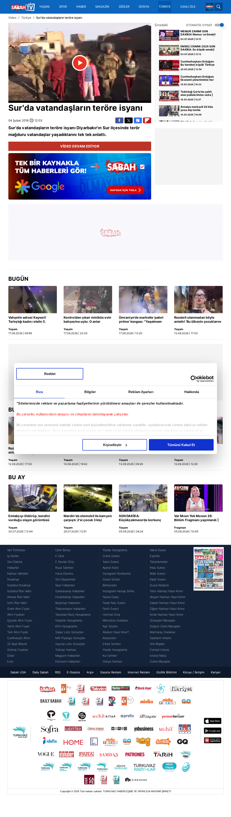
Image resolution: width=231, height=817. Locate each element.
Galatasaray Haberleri (70, 591)
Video (12, 17)
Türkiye (26, 17)
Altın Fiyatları (16, 614)
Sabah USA (18, 672)
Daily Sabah (40, 672)
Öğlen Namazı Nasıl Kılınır (167, 608)
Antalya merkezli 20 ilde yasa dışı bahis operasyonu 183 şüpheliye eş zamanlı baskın (197, 108)
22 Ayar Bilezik (17, 644)
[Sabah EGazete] (209, 605)
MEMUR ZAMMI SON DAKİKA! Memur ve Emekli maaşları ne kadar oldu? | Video (197, 33)
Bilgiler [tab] (90, 392)
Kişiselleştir (112, 445)
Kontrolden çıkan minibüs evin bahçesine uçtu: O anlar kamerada (87, 319)
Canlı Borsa (62, 550)
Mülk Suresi (157, 573)
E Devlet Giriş (64, 562)
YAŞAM (44, 6)
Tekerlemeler (159, 562)
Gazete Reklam (110, 672)
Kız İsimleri (110, 655)
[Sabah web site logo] (209, 7)
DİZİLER (124, 6)
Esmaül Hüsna (159, 649)
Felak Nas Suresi (114, 603)
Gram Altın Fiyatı (18, 608)
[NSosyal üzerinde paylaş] (138, 120)
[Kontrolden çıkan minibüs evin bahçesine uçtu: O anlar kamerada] (88, 299)
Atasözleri (109, 638)
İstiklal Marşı (158, 655)
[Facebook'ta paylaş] (119, 120)
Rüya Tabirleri (64, 567)
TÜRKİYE (165, 6)
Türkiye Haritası (65, 649)
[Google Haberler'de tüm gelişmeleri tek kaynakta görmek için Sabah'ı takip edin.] (79, 178)
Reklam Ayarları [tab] (140, 392)
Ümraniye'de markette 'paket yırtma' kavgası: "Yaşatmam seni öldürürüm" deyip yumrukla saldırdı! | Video (141, 319)
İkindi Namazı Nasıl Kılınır (166, 614)
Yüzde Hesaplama (115, 550)
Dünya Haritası (112, 661)
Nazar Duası (111, 597)
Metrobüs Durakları (115, 620)
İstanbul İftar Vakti (19, 591)
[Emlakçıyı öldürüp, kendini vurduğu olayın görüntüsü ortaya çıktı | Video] (32, 498)
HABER (81, 6)
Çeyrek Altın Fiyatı (19, 620)
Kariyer (216, 672)
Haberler (13, 567)
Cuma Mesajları (160, 661)
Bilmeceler (110, 585)
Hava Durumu (64, 573)
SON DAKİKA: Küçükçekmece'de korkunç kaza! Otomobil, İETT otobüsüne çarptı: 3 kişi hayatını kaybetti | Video (140, 518)
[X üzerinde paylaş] (129, 120)
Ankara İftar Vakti (18, 597)
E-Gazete (73, 672)
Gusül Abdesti (159, 585)
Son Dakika (14, 562)
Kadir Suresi (158, 579)
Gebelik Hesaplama (68, 620)
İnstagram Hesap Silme (118, 591)
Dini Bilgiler (157, 644)
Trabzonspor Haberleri (70, 608)
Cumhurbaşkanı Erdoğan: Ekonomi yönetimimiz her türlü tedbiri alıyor (197, 78)
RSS (57, 672)
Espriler (155, 556)
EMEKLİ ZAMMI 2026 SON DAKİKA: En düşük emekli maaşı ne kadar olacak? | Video (197, 48)
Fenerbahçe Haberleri (70, 597)
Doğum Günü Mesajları (165, 626)
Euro (10, 661)
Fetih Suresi (111, 608)
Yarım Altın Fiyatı (18, 626)
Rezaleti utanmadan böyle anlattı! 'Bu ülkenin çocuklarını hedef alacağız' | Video (197, 319)
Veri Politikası (16, 550)
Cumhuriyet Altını (18, 638)
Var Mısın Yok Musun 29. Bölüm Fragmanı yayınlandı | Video (196, 518)
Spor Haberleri (65, 585)
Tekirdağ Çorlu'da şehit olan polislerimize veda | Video (196, 93)
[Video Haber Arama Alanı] (219, 7)
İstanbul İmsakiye (19, 585)
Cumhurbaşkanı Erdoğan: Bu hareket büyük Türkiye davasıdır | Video (197, 63)
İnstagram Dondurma (117, 573)
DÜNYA (144, 6)
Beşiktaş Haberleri (67, 603)
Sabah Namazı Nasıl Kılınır (167, 603)
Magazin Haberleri (67, 655)
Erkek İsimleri (112, 644)
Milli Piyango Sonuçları (70, 638)
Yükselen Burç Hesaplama (72, 614)
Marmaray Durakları (162, 632)
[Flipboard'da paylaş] (147, 120)
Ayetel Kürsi (111, 567)
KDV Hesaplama (66, 626)
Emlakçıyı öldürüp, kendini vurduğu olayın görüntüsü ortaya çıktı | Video (29, 518)
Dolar (10, 655)
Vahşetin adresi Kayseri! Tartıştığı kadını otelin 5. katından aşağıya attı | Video (30, 319)
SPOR (63, 6)
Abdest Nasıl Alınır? (116, 632)
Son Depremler (65, 579)
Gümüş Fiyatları (17, 649)
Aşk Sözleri (110, 626)
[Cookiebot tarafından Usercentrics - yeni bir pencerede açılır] (194, 378)
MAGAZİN (102, 6)
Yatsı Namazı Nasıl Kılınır (166, 591)
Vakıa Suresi (158, 550)
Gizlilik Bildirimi (166, 672)
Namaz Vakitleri (17, 573)
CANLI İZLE (188, 6)
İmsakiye (13, 579)
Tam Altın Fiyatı (17, 632)
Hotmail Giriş (111, 614)
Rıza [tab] (39, 392)
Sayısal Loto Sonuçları (70, 644)
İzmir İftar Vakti (17, 603)
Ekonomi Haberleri (67, 661)
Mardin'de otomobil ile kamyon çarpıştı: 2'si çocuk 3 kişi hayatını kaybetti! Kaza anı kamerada (88, 518)
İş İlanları (13, 556)
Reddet (49, 374)
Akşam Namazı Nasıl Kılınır (167, 597)
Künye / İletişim (193, 672)
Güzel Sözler (111, 579)
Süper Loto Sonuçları (69, 632)
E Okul (59, 556)
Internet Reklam (139, 672)
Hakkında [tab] (191, 392)
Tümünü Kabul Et (181, 445)
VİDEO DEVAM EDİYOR (79, 146)
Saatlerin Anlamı (160, 638)
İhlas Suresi (157, 567)
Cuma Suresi (111, 556)
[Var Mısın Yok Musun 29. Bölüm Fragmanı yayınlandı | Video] (198, 498)
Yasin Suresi (111, 562)
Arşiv (90, 672)
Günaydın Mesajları (162, 620)
